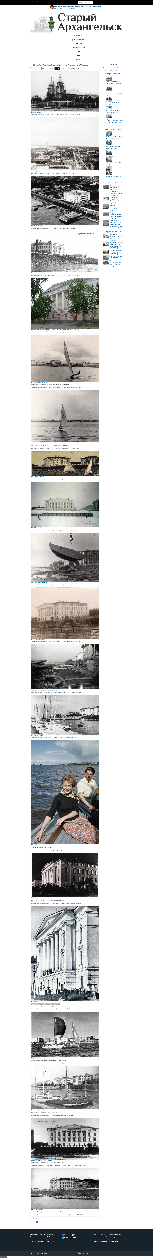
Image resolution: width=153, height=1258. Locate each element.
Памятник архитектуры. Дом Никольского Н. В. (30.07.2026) (116, 263)
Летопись (42, 1234)
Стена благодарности (112, 1237)
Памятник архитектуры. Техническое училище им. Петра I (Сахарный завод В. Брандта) (55, 329)
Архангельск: (78, 36)
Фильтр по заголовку (35, 68)
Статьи (96, 1234)
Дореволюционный (78, 40)
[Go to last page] (47, 1222)
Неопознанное (103, 1234)
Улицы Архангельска (99, 1237)
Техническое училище (37, 273)
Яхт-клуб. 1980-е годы (37, 735)
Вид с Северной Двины (37, 476)
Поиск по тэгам (34, 1234)
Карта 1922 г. (50, 1241)
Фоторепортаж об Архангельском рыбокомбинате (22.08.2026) (116, 245)
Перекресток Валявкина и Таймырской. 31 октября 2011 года (114, 83)
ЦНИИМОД (34, 898)
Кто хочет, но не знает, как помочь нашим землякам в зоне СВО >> (78, 6)
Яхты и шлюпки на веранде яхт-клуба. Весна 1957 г (45, 690)
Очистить (64, 68)
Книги (121, 1237)
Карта (78, 60)
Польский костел (36, 112)
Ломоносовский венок (36, 1237)
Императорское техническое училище (41, 1160)
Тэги (78, 56)
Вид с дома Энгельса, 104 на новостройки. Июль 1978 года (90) (116, 215)
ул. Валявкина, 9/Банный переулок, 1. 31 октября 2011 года (114, 93)
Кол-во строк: (72, 68)
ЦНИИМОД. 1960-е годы (38, 639)
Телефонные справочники (101, 1241)
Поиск (57, 68)
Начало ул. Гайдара (36, 225)
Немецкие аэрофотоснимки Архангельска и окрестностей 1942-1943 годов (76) (116, 224)
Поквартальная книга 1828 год (38, 1239)
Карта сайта (97, 1239)
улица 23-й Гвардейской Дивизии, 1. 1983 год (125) (115, 200)
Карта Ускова (50, 1234)
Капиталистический (78, 48)
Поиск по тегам (113, 1241)
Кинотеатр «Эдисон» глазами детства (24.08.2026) (116, 237)
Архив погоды (105, 1239)
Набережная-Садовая (37, 1209)
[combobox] (85, 2)
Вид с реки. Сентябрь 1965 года (40, 443)
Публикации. (51, 1239)
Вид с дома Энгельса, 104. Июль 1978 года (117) (115, 208)
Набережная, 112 (36, 527)
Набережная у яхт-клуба (38, 1110)
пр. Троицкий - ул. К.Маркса (38, 171)
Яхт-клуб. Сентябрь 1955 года (39, 382)
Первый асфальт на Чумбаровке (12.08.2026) (116, 252)
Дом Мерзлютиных (111, 156)
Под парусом (34, 844)
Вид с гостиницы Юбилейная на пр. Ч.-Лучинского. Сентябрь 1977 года (114, 138)
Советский (78, 44)
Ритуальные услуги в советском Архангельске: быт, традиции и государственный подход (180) (116, 190)
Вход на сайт (34, 1)
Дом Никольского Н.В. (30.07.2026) (116, 257)
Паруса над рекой (36, 1057)
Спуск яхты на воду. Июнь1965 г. (40, 582)
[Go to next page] (44, 1222)
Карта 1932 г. (47, 1237)
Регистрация (33, 1241)
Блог (78, 52)
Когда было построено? (115, 1234)
